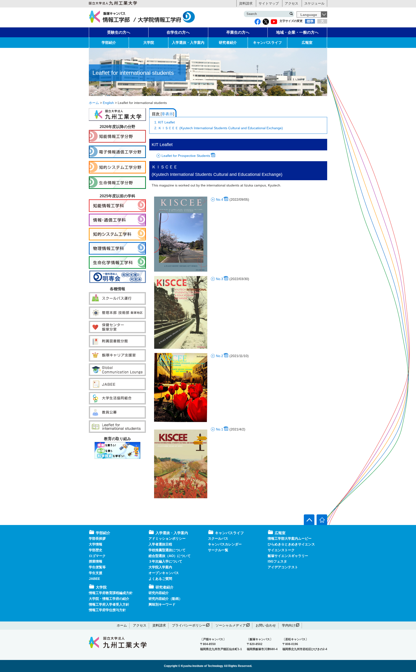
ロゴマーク (97, 556)
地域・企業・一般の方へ (297, 32)
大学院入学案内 (160, 567)
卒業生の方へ (237, 32)
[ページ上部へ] (309, 519)
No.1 (219, 429)
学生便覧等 (97, 567)
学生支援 (95, 573)
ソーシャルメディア (230, 625)
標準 (310, 21)
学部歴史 (95, 550)
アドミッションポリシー (167, 538)
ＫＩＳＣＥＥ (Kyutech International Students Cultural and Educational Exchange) (218, 128)
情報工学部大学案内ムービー (290, 538)
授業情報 (95, 561)
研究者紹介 (228, 42)
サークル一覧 (218, 550)
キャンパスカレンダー (225, 544)
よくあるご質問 (160, 579)
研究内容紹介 (159, 593)
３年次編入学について (165, 561)
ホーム (122, 625)
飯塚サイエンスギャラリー (288, 556)
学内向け (288, 625)
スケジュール (314, 3)
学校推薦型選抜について (167, 550)
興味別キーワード (162, 604)
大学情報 (95, 544)
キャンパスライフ (267, 42)
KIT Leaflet (164, 122)
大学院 (148, 42)
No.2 (219, 356)
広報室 (307, 42)
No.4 (219, 199)
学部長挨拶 (97, 538)
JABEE (94, 579)
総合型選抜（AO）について (170, 556)
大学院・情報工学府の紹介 (109, 599)
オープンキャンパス (164, 573)
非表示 (167, 114)
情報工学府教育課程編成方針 (111, 593)
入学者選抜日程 (160, 544)
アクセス (291, 3)
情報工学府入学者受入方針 (109, 604)
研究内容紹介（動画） (165, 599)
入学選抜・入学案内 (188, 42)
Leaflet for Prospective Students (186, 156)
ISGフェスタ (277, 561)
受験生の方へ (118, 32)
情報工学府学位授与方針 (107, 610)
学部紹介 (109, 42)
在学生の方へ (178, 32)
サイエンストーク (281, 550)
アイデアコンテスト (283, 567)
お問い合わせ (266, 625)
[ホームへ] (322, 519)
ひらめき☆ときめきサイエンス (291, 544)
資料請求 (246, 3)
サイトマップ (269, 3)
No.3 (219, 279)
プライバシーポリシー (189, 625)
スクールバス (218, 538)
